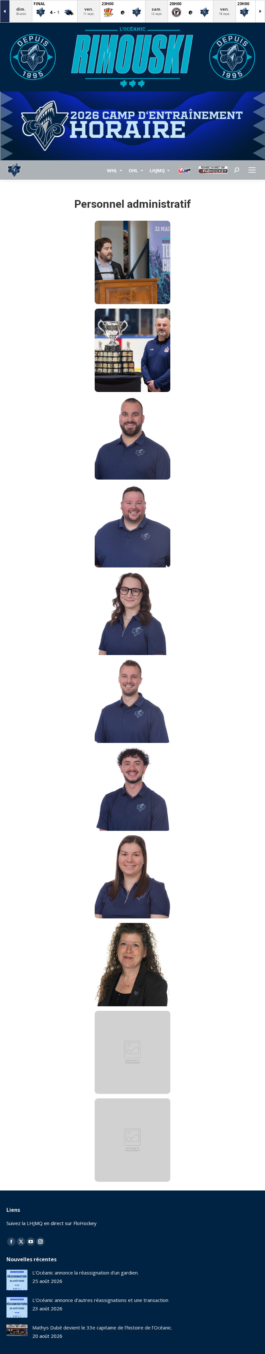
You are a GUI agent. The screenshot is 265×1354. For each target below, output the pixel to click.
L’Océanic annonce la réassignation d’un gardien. (85, 1272)
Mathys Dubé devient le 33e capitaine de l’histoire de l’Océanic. (102, 1327)
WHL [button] (113, 170)
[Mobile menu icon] (252, 170)
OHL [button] (134, 170)
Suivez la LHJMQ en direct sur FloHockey (51, 1223)
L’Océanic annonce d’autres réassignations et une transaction (100, 1300)
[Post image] (16, 1279)
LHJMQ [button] (158, 170)
